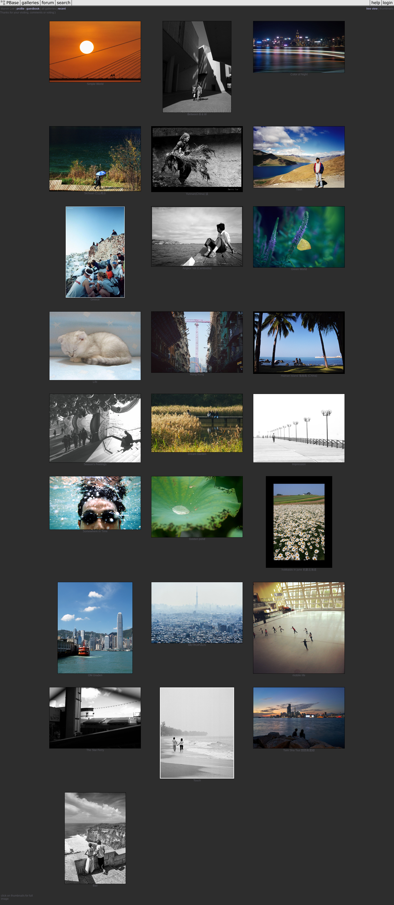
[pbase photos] (10, 5)
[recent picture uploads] (30, 5)
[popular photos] (221, 5)
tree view (372, 8)
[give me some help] (376, 5)
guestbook (32, 8)
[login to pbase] (388, 5)
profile (20, 8)
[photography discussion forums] (47, 5)
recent (62, 8)
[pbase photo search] (63, 5)
